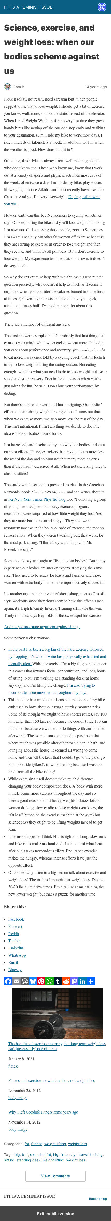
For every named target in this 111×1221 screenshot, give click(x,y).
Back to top (98, 1199)
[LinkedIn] (82, 984)
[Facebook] (8, 984)
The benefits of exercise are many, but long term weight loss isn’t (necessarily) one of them (57, 1046)
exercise (37, 1154)
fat (27, 1144)
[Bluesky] (33, 984)
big (17, 1154)
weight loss (77, 1144)
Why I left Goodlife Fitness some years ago (43, 1111)
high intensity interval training (78, 1154)
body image (17, 1097)
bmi (25, 1154)
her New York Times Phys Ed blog (37, 499)
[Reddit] (66, 984)
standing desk (29, 1160)
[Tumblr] (58, 984)
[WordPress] (25, 984)
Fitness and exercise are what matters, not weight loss (51, 1080)
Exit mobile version (55, 1213)
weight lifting (55, 1144)
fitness (13, 1066)
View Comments (55, 1176)
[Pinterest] (41, 984)
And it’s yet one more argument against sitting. (42, 626)
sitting (9, 1160)
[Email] (16, 984)
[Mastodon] (74, 984)
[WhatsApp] (49, 984)
